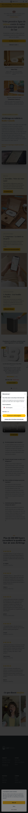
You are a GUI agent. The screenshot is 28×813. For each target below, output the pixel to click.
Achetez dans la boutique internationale (14, 419)
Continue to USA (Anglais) (14, 415)
